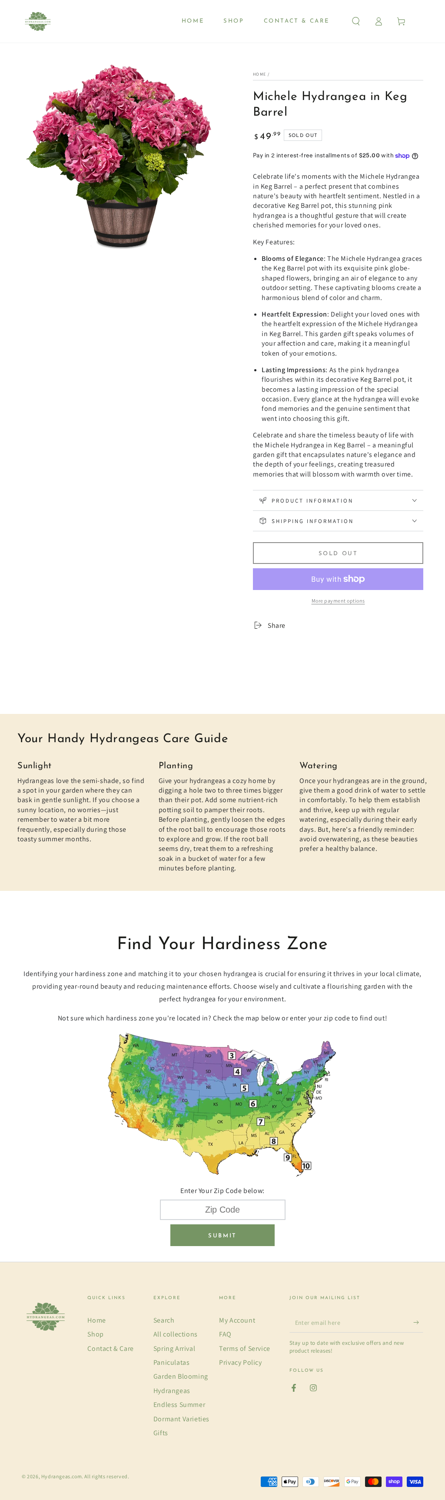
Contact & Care (110, 1348)
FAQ (225, 1334)
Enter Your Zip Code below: (222, 1190)
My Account (237, 1320)
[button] (356, 21)
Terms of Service (244, 1348)
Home (259, 74)
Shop (95, 1334)
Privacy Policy (240, 1362)
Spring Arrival (174, 1348)
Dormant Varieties (181, 1418)
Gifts (160, 1432)
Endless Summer (179, 1404)
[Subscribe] (418, 1322)
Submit (222, 1236)
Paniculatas (171, 1362)
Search (164, 1320)
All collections (175, 1334)
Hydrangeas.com (61, 1476)
